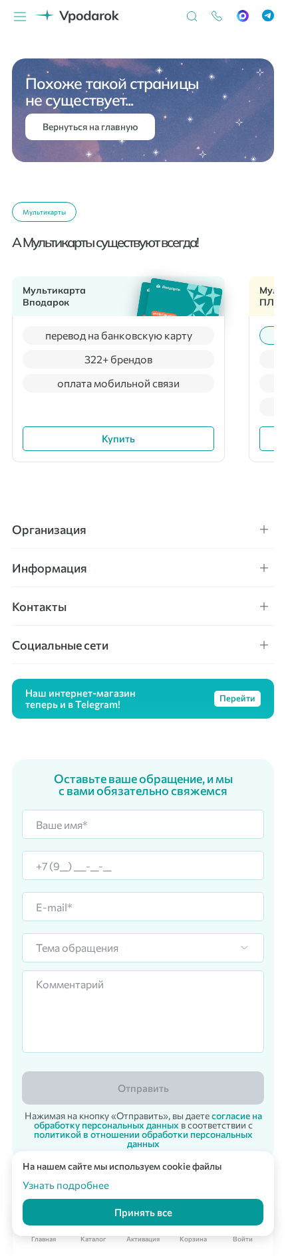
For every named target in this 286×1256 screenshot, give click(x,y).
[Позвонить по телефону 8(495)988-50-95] (210, 16)
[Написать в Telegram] (261, 16)
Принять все (143, 1212)
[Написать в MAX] (236, 17)
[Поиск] (185, 16)
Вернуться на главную (90, 126)
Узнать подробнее (66, 1185)
